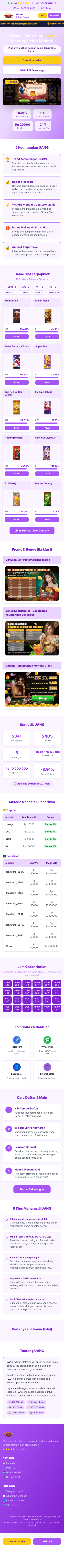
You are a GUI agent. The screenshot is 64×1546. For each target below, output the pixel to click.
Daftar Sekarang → (32, 1189)
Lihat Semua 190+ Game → (32, 530)
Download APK (32, 60)
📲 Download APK (12, 1472)
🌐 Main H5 (9, 1467)
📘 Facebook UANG (13, 1500)
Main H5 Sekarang (32, 70)
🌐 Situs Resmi (10, 1505)
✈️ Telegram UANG (13, 1491)
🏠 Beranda (9, 1463)
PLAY (16, 336)
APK (42, 15)
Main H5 (54, 15)
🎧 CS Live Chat (11, 1477)
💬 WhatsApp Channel (15, 1495)
